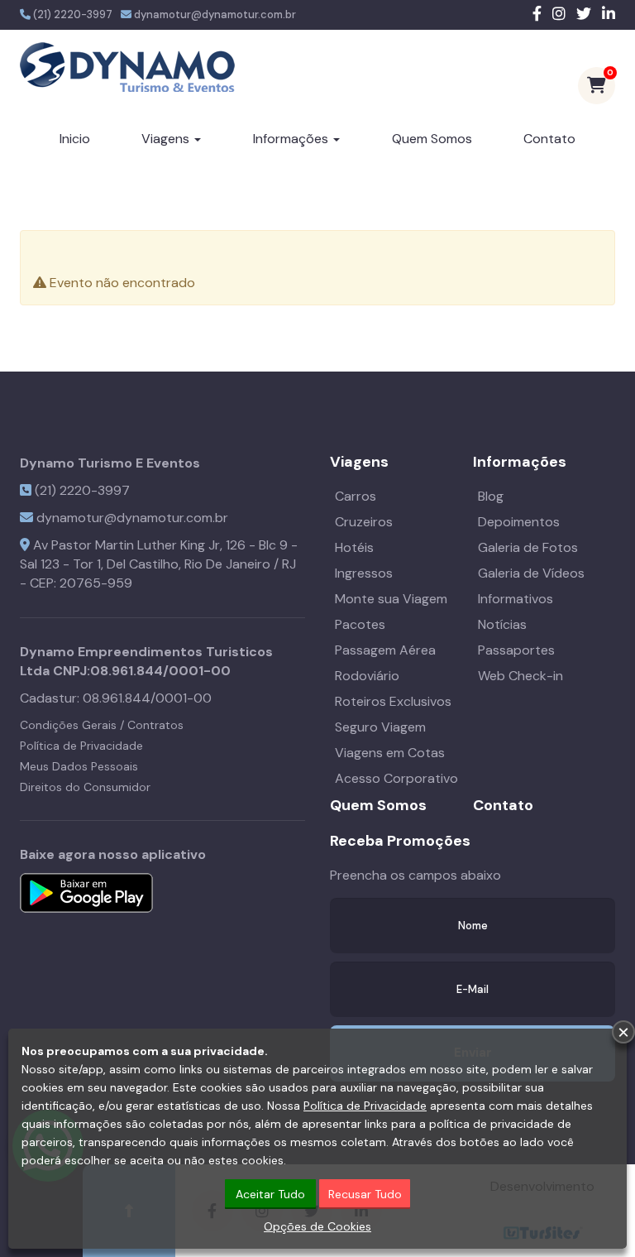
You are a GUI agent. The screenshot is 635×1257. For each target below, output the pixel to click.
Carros (355, 496)
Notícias (502, 624)
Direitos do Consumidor (85, 787)
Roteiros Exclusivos (393, 701)
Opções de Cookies (317, 1226)
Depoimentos (519, 521)
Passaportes (516, 650)
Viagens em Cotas (390, 752)
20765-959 (96, 583)
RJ (289, 564)
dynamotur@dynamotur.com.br (215, 14)
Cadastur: (116, 698)
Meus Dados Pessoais (79, 766)
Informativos (515, 598)
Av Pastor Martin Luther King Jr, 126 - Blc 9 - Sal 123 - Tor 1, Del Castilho (159, 554)
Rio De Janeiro (227, 564)
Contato (549, 138)
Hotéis (354, 547)
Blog (491, 496)
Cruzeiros (364, 521)
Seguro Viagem (380, 727)
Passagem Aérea (385, 650)
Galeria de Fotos (528, 547)
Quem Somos (432, 138)
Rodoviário (367, 675)
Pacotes (360, 624)
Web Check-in (520, 675)
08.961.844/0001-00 (160, 670)
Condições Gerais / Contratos (102, 724)
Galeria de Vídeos (531, 573)
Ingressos (364, 573)
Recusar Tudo (365, 1194)
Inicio (75, 138)
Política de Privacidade (81, 745)
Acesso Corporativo (396, 778)
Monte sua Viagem (391, 598)
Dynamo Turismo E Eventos (110, 463)
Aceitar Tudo (270, 1194)
